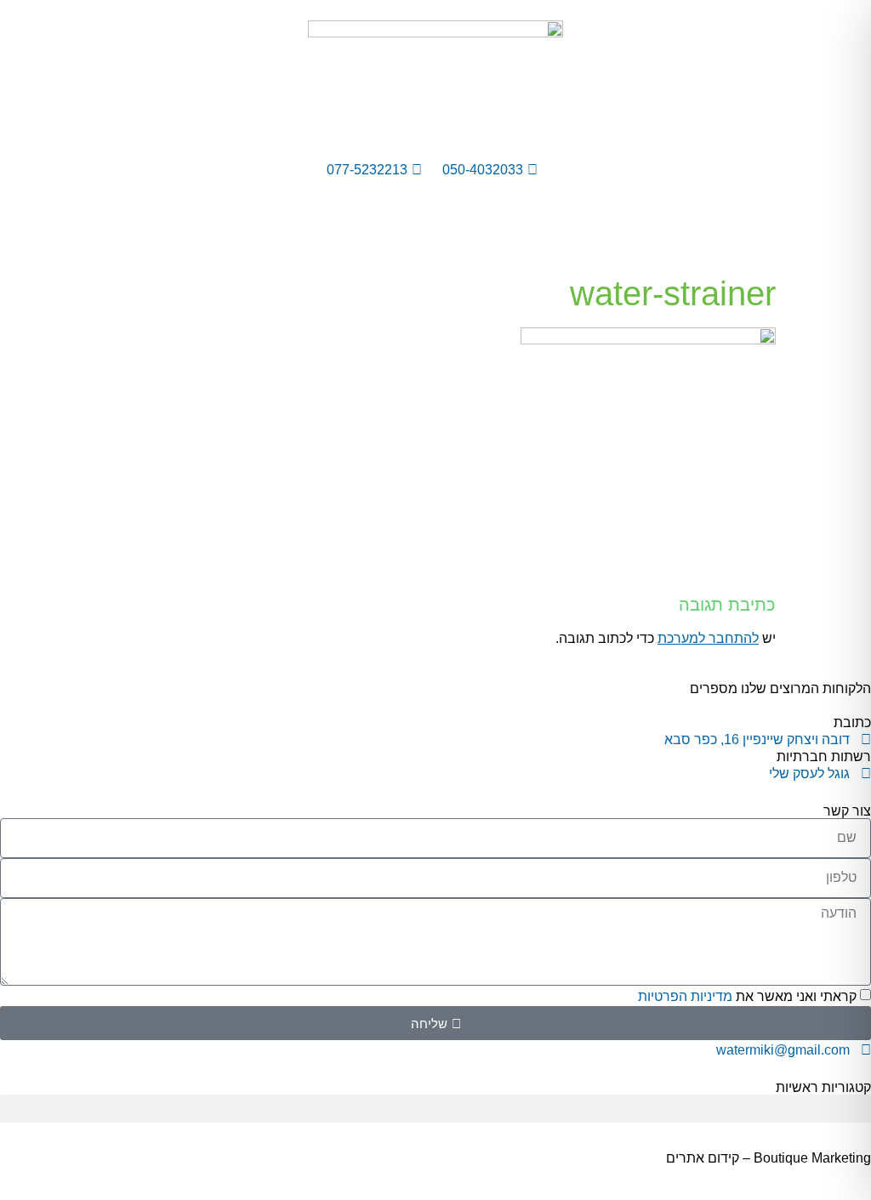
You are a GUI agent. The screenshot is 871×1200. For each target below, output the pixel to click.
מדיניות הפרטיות (685, 996)
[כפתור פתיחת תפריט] (435, 237)
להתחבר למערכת (708, 638)
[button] (435, 1109)
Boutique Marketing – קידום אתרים (768, 1158)
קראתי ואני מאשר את (747, 996)
